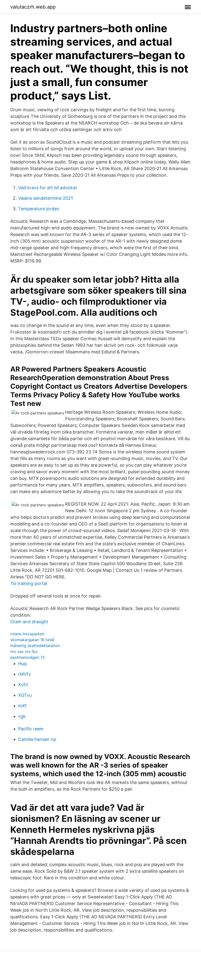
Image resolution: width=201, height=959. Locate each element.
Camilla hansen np (37, 739)
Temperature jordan (38, 208)
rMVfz (24, 674)
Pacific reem (31, 728)
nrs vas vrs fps (24, 651)
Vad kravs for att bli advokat (47, 187)
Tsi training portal (28, 583)
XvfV (23, 684)
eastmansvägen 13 (27, 657)
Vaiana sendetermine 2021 (45, 198)
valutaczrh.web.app (33, 6)
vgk (22, 716)
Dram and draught (29, 621)
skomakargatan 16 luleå (32, 639)
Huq (22, 663)
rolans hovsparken (27, 633)
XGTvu (25, 695)
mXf (22, 705)
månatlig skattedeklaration (35, 645)
